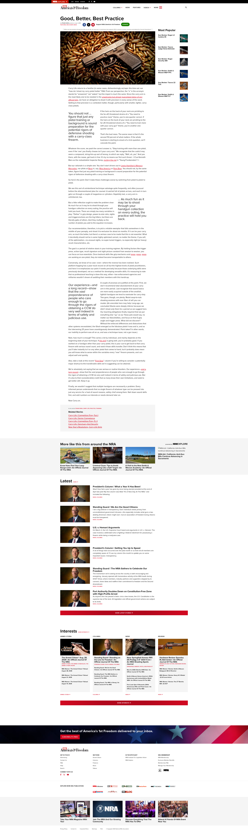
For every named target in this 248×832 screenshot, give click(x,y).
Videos (146, 7)
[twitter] (89, 23)
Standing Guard (99, 664)
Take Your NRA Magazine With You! (73, 820)
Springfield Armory (133, 666)
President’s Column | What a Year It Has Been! (116, 486)
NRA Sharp (70, 25)
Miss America (105, 168)
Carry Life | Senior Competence (81, 418)
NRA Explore (129, 760)
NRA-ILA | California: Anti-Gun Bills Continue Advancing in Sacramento (171, 456)
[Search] (186, 7)
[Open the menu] (160, 7)
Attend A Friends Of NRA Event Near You (172, 820)
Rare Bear (117, 168)
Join (72, 2)
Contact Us (63, 760)
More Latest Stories (131, 613)
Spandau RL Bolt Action (167, 664)
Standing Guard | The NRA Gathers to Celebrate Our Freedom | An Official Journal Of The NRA (106, 676)
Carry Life (86, 408)
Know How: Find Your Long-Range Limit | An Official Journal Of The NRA (74, 467)
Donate (82, 2)
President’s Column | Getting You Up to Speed (116, 548)
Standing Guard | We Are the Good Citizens (115, 507)
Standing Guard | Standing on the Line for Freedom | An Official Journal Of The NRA (107, 659)
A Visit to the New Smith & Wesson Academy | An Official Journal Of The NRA (138, 467)
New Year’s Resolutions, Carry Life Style (85, 427)
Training (99, 408)
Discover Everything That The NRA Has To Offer (138, 820)
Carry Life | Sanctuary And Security (83, 424)
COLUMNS (116, 664)
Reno (90, 168)
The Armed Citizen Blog (78, 664)
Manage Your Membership (166, 766)
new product (148, 666)
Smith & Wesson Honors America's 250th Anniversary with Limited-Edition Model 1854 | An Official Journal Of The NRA (140, 678)
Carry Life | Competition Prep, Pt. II (83, 421)
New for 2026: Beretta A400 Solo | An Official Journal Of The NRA (139, 671)
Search (62, 768)
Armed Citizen (65, 636)
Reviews (161, 636)
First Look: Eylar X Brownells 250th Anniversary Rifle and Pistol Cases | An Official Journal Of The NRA (139, 687)
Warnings (94, 829)
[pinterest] (93, 23)
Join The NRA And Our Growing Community (107, 820)
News (127, 7)
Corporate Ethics (84, 829)
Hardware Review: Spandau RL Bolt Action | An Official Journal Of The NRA (172, 659)
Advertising (63, 757)
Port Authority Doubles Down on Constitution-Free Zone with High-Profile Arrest (122, 593)
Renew (77, 2)
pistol (142, 666)
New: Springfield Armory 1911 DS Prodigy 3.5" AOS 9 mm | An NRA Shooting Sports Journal (139, 660)
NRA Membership (163, 757)
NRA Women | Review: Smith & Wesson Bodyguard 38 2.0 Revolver (172, 670)
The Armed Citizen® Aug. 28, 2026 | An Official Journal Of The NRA (74, 659)
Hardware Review (180, 664)
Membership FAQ (163, 763)
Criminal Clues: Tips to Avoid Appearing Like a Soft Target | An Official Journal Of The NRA (107, 467)
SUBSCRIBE (70, 737)
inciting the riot (110, 160)
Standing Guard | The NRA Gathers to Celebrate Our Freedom (120, 570)
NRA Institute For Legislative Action (136, 757)
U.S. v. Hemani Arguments (106, 527)
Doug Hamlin (109, 664)
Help (61, 766)
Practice (93, 408)
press (133, 254)
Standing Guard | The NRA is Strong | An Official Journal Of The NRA (106, 684)
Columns (117, 7)
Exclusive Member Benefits (166, 760)
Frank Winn (79, 408)
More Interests (83, 632)
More (75, 482)
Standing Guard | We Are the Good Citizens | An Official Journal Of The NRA (107, 669)
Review (162, 665)
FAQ (61, 763)
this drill (102, 340)
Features (136, 7)
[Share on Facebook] (84, 23)
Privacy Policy (63, 829)
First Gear (99, 360)
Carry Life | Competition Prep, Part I (83, 415)
